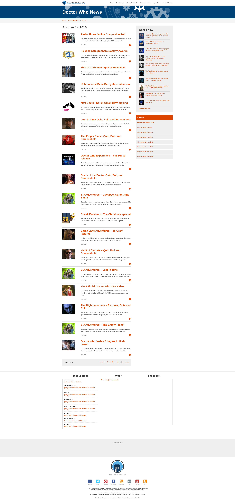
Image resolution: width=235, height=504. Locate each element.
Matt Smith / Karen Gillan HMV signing (104, 102)
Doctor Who (132, 2)
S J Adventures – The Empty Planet (102, 324)
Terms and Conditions (119, 497)
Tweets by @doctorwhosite (110, 380)
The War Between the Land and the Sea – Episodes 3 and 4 (156, 79)
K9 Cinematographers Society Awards (104, 51)
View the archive (144, 108)
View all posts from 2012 (145, 142)
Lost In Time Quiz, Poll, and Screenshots (106, 119)
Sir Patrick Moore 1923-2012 (72, 382)
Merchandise (120, 2)
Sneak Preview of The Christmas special (106, 214)
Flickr (129, 484)
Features (167, 2)
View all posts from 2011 (145, 147)
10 (117, 362)
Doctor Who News (74, 20)
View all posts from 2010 (145, 152)
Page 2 (84, 20)
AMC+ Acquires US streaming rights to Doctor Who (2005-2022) (157, 49)
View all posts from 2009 (145, 156)
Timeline (145, 2)
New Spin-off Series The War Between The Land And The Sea (79, 388)
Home (64, 20)
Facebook (90, 484)
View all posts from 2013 (145, 137)
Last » (127, 362)
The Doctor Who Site (117, 475)
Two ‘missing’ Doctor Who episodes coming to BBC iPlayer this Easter (157, 64)
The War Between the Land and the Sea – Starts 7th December (156, 87)
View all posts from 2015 (145, 127)
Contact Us (130, 497)
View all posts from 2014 (145, 132)
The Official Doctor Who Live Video (102, 286)
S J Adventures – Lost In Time (99, 269)
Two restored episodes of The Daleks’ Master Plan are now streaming (155, 58)
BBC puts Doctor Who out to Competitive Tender (154, 42)
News (111, 2)
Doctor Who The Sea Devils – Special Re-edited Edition (155, 94)
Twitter (97, 484)
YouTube (137, 484)
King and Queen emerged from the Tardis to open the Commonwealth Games (156, 35)
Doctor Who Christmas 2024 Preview (75, 415)
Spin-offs (156, 2)
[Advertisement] (117, 449)
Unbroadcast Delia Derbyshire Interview (105, 84)
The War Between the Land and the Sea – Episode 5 (156, 72)
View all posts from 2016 (145, 122)
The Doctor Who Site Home (103, 497)
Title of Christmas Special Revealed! (103, 67)
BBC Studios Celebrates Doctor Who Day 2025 (157, 101)
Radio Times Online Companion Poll (103, 34)
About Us (137, 497)
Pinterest (106, 484)
